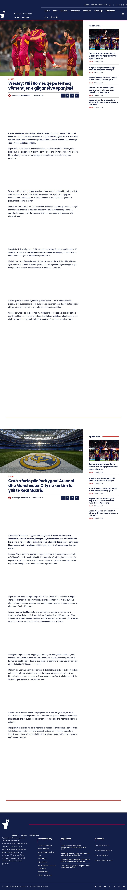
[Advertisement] (43, 116)
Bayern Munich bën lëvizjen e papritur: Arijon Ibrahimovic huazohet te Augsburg (101, 90)
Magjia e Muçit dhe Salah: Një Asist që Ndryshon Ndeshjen (102, 68)
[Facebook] (116, 5)
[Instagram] (119, 5)
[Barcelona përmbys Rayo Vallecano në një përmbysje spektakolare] (104, 39)
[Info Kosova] (10, 95)
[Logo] (5, 859)
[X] (124, 5)
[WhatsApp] (77, 96)
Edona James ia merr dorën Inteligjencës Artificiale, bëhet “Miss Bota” (73, 882)
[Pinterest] (72, 96)
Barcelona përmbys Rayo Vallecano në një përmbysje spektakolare (103, 56)
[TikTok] (121, 5)
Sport (11, 79)
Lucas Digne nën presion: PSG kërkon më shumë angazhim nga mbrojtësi (103, 102)
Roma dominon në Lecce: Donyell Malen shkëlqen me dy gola (103, 78)
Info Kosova (25, 95)
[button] (109, 5)
